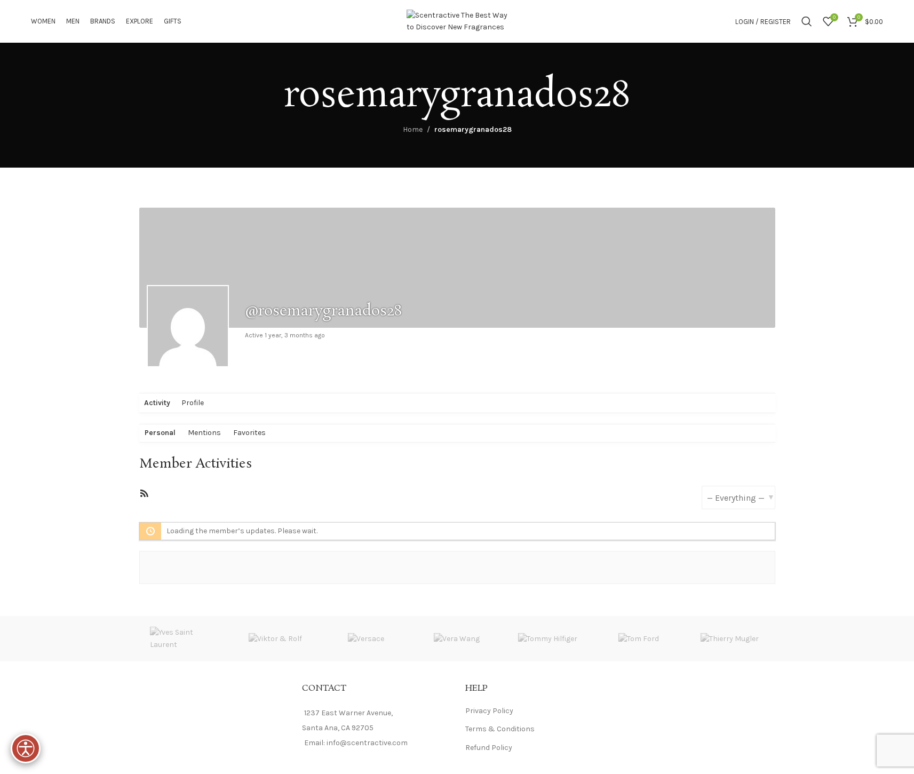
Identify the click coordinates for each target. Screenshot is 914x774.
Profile (192, 402)
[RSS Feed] (144, 495)
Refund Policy (488, 747)
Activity (157, 402)
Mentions (204, 432)
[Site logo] (457, 20)
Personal (160, 432)
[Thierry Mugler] (729, 638)
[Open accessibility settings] (26, 748)
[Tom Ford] (638, 638)
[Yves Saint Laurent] (184, 638)
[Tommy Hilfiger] (548, 638)
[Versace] (366, 638)
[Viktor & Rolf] (275, 638)
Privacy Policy (489, 710)
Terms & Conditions (500, 728)
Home (413, 129)
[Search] (806, 21)
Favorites (249, 432)
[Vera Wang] (456, 638)
